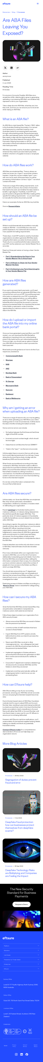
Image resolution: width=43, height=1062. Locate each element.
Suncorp (9, 390)
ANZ (7, 368)
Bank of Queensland (14, 377)
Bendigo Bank (11, 373)
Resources (6, 12)
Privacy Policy (14, 1045)
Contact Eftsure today (12, 730)
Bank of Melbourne (13, 398)
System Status (35, 1045)
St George (10, 381)
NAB (7, 364)
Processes (21, 12)
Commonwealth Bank (14, 356)
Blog (13, 12)
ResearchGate (14, 206)
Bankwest (9, 394)
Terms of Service (25, 1045)
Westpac (9, 360)
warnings (11, 510)
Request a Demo (21, 904)
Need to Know (8, 585)
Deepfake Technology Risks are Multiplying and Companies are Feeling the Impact (21, 873)
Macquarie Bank (12, 385)
